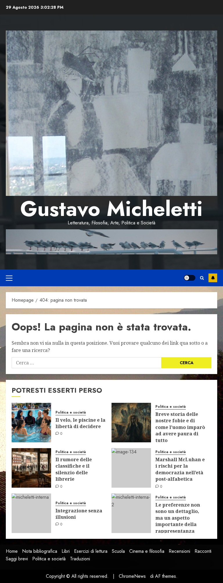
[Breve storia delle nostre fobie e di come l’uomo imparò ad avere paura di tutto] (131, 422)
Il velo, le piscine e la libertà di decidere (80, 423)
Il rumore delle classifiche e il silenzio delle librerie (73, 469)
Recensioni (179, 551)
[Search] (202, 278)
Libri (66, 551)
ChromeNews (132, 576)
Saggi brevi (17, 558)
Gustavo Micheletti (111, 209)
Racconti (203, 551)
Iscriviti (212, 277)
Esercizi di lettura (90, 551)
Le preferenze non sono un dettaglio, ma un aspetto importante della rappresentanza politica (177, 521)
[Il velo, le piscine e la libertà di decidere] (31, 422)
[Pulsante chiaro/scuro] (189, 278)
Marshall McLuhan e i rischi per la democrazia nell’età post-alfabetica (180, 469)
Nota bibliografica (39, 551)
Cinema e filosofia (146, 551)
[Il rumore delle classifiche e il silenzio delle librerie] (31, 468)
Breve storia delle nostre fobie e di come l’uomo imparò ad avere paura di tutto (180, 427)
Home (12, 551)
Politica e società (70, 412)
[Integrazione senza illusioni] (31, 513)
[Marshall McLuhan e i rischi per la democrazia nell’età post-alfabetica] (131, 468)
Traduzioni (80, 558)
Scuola (118, 551)
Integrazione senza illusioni (78, 513)
